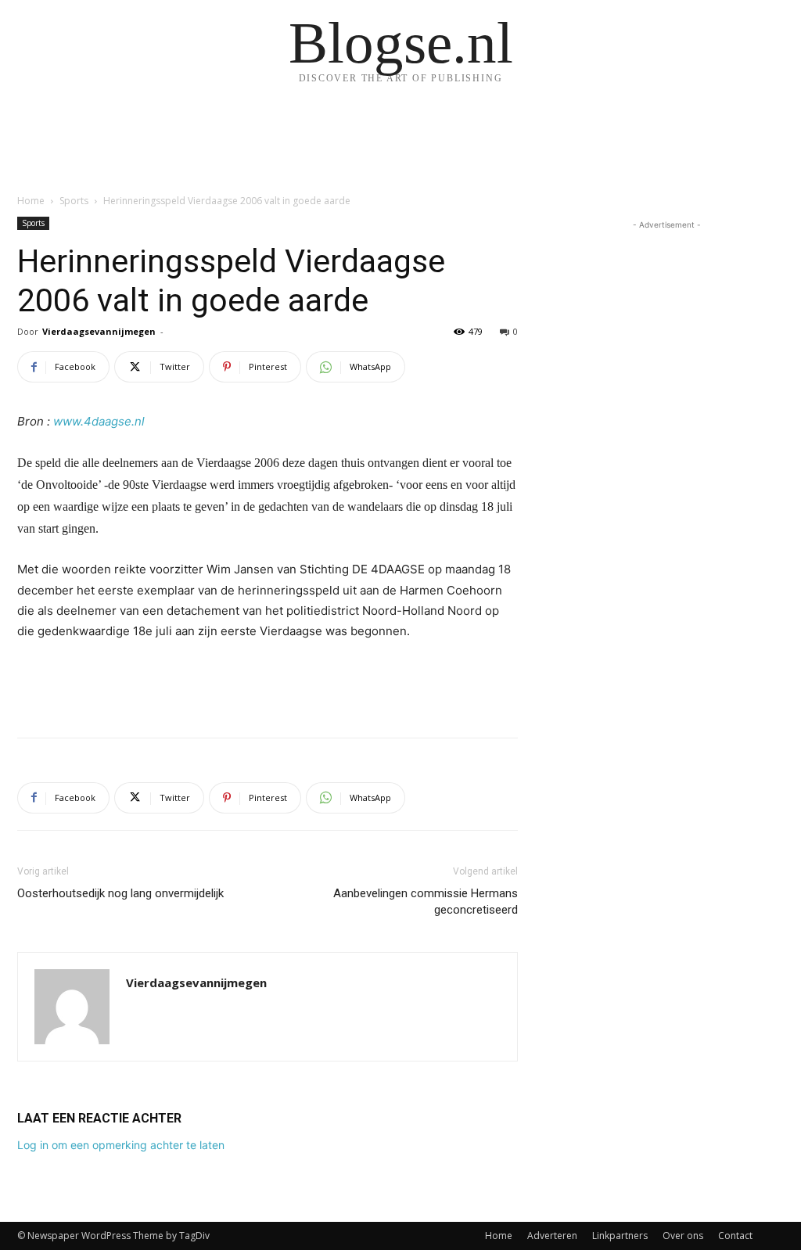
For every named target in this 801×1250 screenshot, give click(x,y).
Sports (73, 200)
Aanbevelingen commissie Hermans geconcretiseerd (425, 901)
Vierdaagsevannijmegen (99, 331)
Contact (735, 1235)
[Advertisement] (267, 685)
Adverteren (552, 1235)
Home (31, 200)
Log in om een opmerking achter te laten (120, 1144)
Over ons (683, 1235)
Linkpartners (620, 1235)
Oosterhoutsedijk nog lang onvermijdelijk (120, 893)
